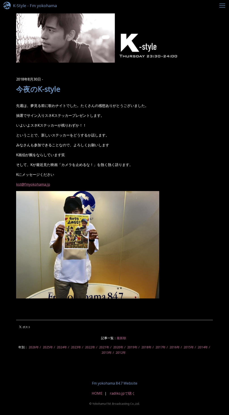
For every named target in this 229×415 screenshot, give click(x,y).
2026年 (34, 347)
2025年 (48, 347)
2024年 (62, 347)
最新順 (121, 338)
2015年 (189, 347)
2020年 (118, 347)
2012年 (121, 352)
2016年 (175, 347)
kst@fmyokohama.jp (33, 184)
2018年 (146, 347)
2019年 (132, 347)
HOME (97, 393)
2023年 (76, 347)
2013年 (107, 352)
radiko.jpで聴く (122, 393)
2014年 (203, 347)
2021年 (104, 347)
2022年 (90, 347)
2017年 (160, 347)
